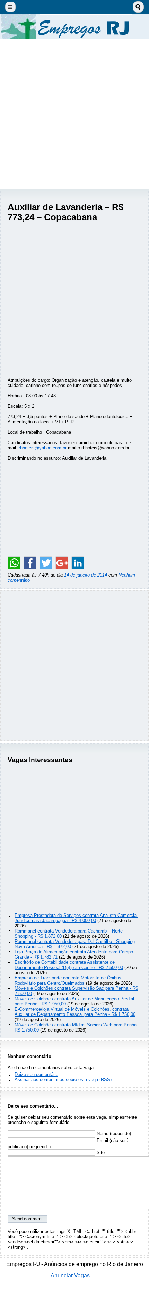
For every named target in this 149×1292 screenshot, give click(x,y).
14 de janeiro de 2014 (86, 575)
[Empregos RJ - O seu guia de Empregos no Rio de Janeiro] (74, 26)
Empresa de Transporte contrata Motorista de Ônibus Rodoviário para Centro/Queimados (68, 980)
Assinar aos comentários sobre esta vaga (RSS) (63, 1079)
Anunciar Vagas (70, 1275)
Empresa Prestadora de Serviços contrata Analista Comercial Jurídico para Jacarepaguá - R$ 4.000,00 (76, 918)
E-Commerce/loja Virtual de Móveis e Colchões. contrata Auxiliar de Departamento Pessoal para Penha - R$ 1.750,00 (75, 1012)
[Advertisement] (74, 114)
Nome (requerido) (113, 1133)
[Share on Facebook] (30, 562)
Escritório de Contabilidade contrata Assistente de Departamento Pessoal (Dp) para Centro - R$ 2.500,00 (69, 965)
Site (100, 1152)
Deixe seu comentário (36, 1074)
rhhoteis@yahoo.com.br (43, 447)
